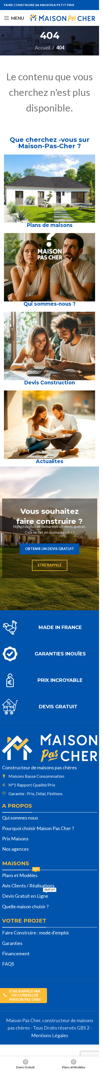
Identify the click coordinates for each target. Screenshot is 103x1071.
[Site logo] (62, 17)
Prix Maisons (15, 838)
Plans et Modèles (20, 874)
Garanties (12, 943)
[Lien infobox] (49, 627)
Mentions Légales (49, 1035)
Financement (16, 953)
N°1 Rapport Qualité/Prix (31, 784)
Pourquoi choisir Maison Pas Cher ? (38, 828)
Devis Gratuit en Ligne (28, 895)
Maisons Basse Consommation (36, 776)
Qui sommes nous (20, 818)
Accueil (42, 47)
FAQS (8, 964)
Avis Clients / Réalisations (28, 885)
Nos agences (15, 849)
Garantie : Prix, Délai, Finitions (35, 793)
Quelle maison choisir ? (25, 906)
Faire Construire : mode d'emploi (35, 932)
